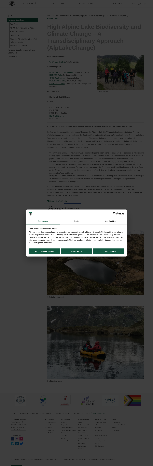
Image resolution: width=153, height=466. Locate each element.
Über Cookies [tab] (110, 221)
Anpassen (75, 251)
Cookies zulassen (109, 251)
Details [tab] (76, 221)
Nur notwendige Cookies (44, 251)
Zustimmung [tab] (43, 221)
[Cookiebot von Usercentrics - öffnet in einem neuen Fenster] (114, 213)
